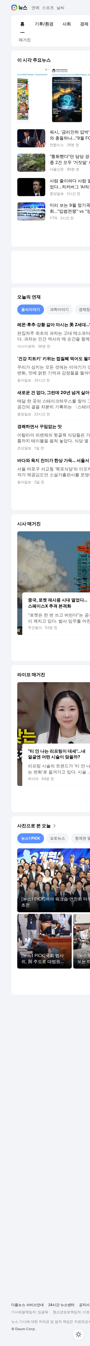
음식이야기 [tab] (30, 309)
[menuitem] (22, 24)
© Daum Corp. (23, 1329)
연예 (36, 7)
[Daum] (14, 7)
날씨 (60, 7)
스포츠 (48, 7)
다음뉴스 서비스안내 (27, 1304)
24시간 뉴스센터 (61, 1304)
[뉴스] (22, 7)
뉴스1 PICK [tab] (30, 838)
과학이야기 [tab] (59, 309)
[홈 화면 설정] (78, 1334)
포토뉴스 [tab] (57, 838)
